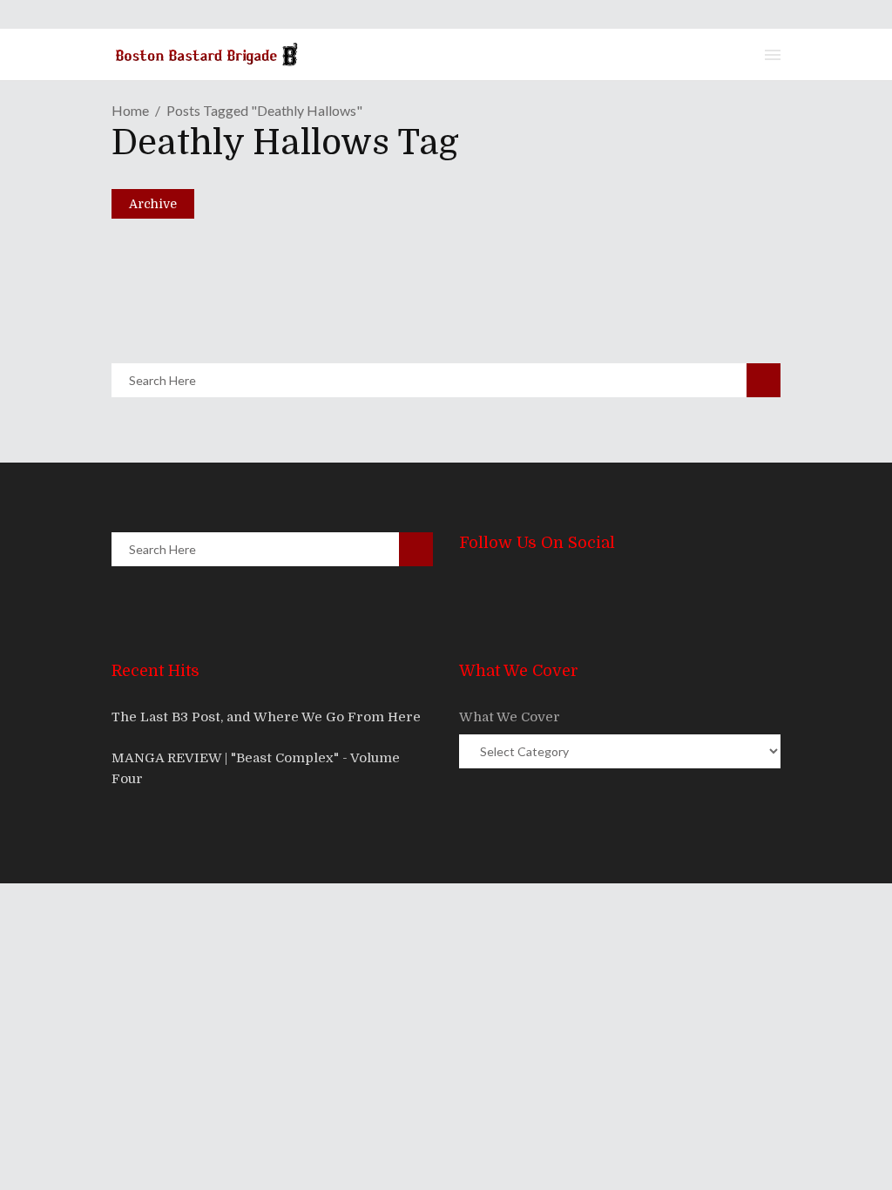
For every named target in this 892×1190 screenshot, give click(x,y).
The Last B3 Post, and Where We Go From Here (266, 717)
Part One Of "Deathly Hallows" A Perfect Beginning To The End (414, 261)
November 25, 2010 (205, 291)
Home (130, 110)
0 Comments (247, 332)
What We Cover (509, 717)
